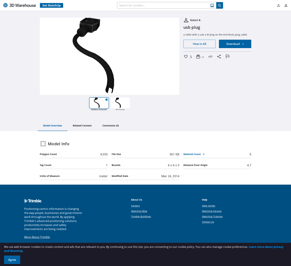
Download (233, 44)
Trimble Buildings (141, 216)
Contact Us (208, 221)
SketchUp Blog (139, 211)
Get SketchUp (51, 5)
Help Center (208, 205)
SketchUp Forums (212, 211)
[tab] (52, 126)
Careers (135, 205)
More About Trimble (37, 237)
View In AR (199, 44)
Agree (12, 260)
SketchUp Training (212, 216)
